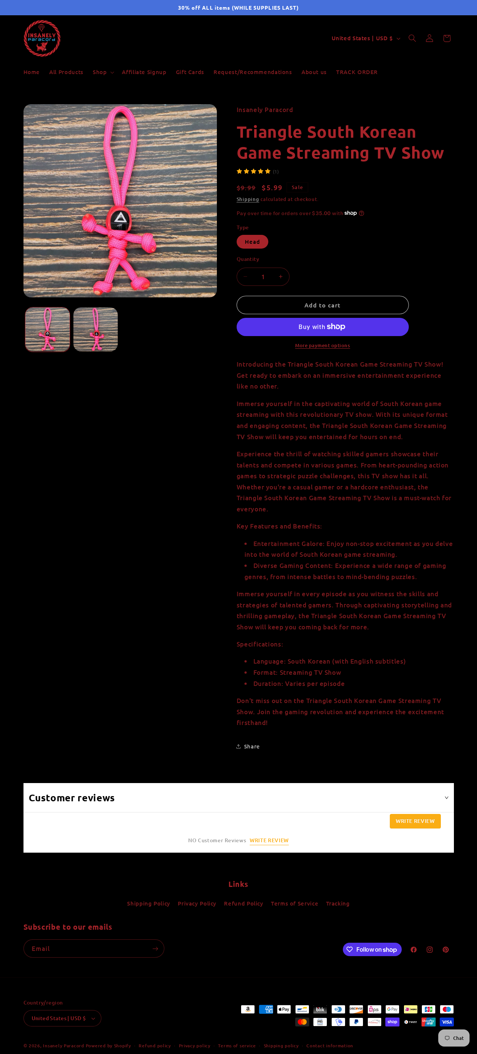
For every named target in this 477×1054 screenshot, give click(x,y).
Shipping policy (281, 1045)
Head (252, 241)
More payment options (322, 345)
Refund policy (155, 1045)
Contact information (329, 1045)
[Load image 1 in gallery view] (47, 329)
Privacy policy (195, 1045)
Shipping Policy (148, 903)
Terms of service (237, 1045)
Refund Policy (243, 903)
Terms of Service (294, 903)
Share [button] (252, 746)
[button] (102, 72)
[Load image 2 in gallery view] (95, 329)
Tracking (338, 903)
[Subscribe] (155, 948)
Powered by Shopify (108, 1045)
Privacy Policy (197, 903)
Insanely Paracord (63, 1045)
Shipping (248, 198)
